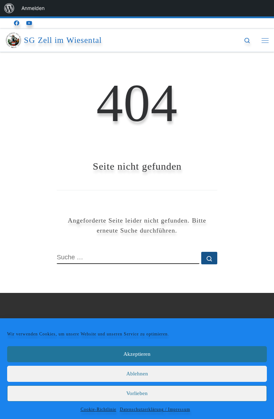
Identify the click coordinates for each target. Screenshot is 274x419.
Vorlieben (137, 393)
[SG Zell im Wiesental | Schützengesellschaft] (13, 39)
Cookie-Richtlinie (98, 409)
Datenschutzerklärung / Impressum (155, 409)
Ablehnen (137, 373)
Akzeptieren (137, 354)
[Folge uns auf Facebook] (17, 23)
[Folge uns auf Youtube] (29, 23)
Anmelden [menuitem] (33, 8)
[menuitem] (9, 8)
